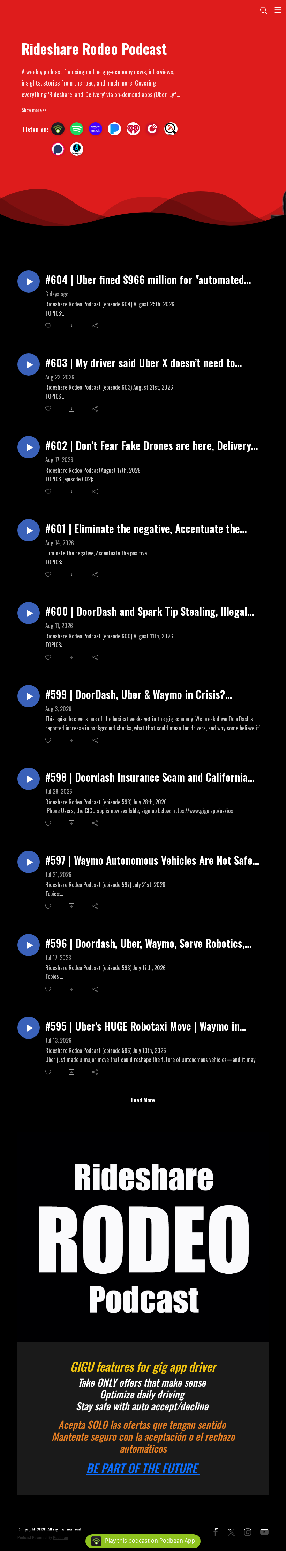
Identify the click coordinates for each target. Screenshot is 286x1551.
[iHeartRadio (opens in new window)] (133, 128)
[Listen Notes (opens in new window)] (171, 128)
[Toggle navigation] (278, 9)
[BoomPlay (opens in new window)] (76, 149)
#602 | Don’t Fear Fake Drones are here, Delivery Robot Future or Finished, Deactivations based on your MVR (149, 445)
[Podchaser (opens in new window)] (58, 149)
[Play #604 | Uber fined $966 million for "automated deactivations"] (28, 281)
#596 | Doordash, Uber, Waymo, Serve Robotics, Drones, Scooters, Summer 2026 (145, 943)
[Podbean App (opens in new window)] (58, 128)
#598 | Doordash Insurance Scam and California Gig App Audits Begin (146, 777)
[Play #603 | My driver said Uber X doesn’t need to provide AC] (28, 364)
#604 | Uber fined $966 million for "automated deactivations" (144, 279)
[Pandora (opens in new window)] (114, 128)
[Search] (263, 10)
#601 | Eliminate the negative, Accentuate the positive (142, 528)
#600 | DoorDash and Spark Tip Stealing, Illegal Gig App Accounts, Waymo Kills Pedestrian (146, 611)
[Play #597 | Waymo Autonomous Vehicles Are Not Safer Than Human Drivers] (28, 862)
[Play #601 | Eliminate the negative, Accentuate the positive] (28, 530)
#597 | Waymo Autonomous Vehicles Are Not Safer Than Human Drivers (151, 860)
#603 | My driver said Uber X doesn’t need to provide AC (140, 362)
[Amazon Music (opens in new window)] (95, 128)
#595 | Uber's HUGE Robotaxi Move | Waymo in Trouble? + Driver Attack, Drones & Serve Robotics (151, 1026)
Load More (143, 1100)
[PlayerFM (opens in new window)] (152, 128)
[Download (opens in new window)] (72, 325)
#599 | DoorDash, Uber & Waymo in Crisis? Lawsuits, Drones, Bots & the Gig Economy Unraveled (135, 694)
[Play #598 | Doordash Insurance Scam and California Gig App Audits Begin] (28, 779)
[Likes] (49, 326)
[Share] (95, 325)
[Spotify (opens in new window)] (76, 128)
